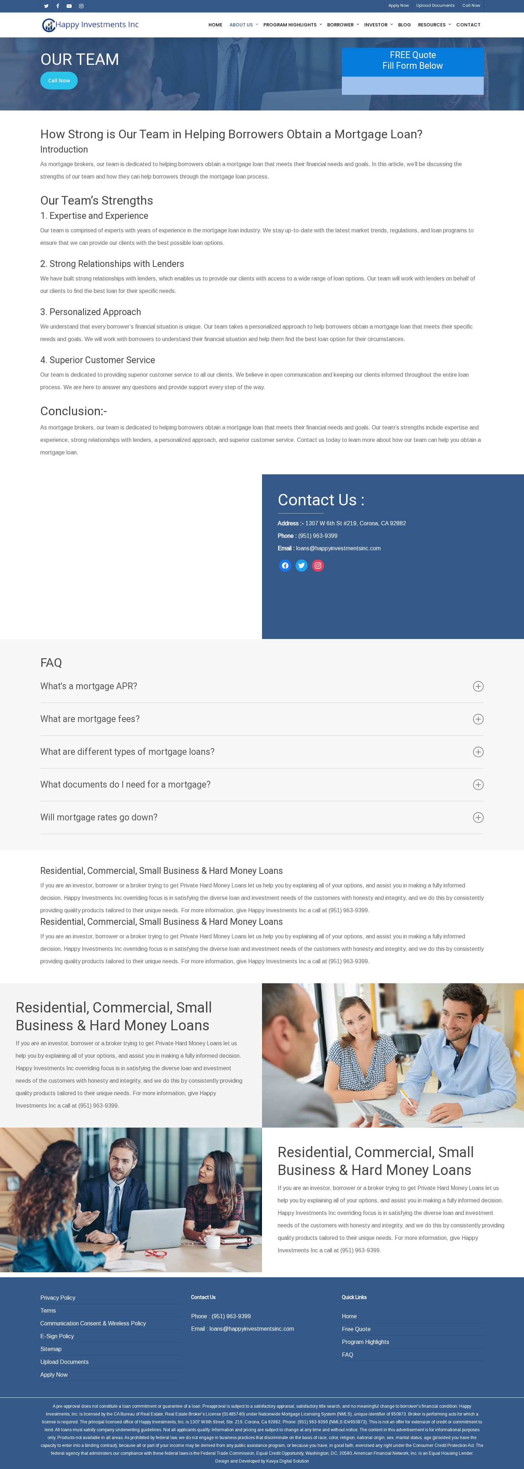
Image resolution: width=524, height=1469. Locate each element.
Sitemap (51, 1349)
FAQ (347, 1355)
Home (349, 1316)
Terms (48, 1311)
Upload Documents (64, 1362)
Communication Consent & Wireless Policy (93, 1323)
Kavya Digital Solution (287, 1461)
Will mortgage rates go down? (99, 817)
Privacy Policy (57, 1298)
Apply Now (54, 1375)
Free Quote (356, 1329)
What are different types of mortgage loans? (127, 752)
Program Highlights (365, 1342)
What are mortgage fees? (90, 719)
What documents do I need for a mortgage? (125, 784)
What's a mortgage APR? (88, 686)
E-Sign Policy (57, 1336)
